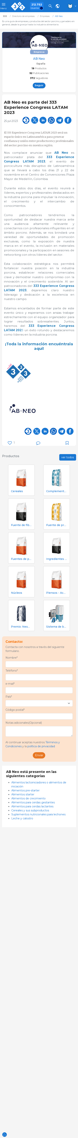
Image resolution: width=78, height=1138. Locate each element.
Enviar (39, 755)
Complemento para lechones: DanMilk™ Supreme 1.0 (56, 491)
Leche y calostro (22, 818)
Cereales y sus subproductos (30, 810)
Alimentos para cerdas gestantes (33, 802)
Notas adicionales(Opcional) (23, 722)
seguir (39, 85)
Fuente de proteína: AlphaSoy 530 (56, 525)
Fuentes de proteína (21, 559)
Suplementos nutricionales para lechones (38, 814)
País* (8, 696)
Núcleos (16, 592)
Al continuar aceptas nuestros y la (32, 744)
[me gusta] (10, 443)
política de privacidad (41, 746)
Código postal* (15, 709)
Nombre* (11, 657)
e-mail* (10, 683)
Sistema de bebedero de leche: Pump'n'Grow (56, 626)
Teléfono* (11, 670)
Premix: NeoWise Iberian (21, 626)
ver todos (67, 457)
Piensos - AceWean (56, 592)
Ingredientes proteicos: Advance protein (56, 559)
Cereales (17, 491)
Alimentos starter (22, 794)
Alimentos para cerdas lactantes (32, 806)
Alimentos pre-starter (25, 790)
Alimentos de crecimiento (28, 798)
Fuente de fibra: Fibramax (21, 525)
